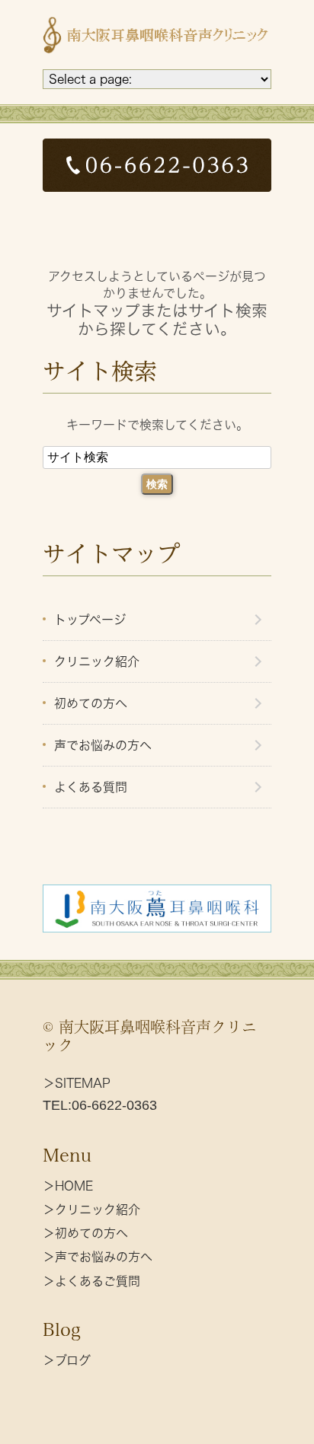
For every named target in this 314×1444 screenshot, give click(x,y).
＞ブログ (67, 1360)
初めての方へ (90, 703)
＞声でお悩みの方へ (97, 1257)
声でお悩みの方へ (103, 745)
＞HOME (68, 1186)
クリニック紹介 (96, 661)
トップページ (90, 620)
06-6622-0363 (114, 1105)
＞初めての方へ (85, 1233)
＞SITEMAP (77, 1083)
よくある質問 (90, 787)
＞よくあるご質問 (91, 1281)
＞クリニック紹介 (91, 1209)
